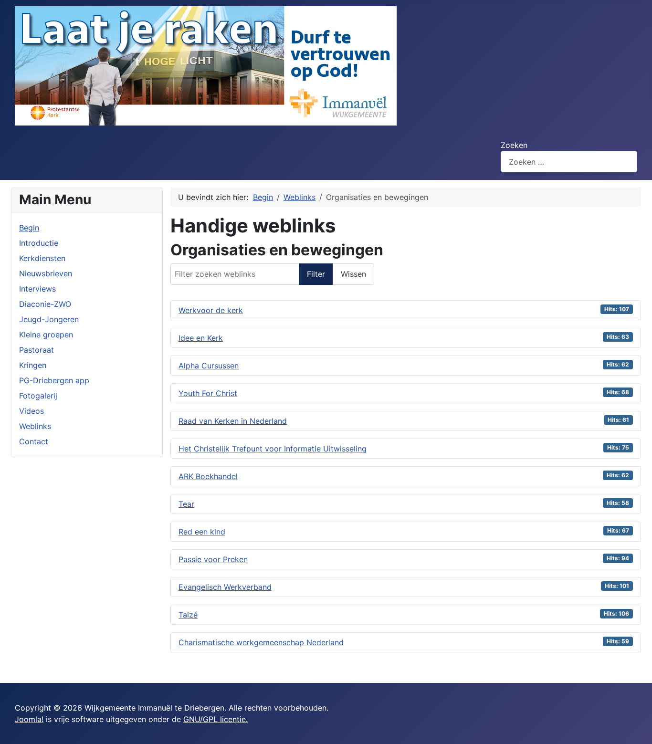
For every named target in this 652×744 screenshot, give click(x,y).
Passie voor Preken (213, 559)
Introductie (38, 243)
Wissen (353, 274)
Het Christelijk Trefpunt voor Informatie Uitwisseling (273, 448)
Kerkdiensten (42, 258)
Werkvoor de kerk (211, 310)
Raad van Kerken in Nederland (233, 421)
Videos (31, 411)
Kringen (32, 365)
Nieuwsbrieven (45, 273)
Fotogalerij (38, 395)
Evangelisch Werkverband (225, 587)
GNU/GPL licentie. (215, 719)
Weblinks (35, 426)
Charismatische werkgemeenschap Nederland (261, 642)
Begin (29, 227)
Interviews (37, 288)
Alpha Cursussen (209, 365)
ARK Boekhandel (208, 476)
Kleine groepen (46, 334)
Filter (316, 274)
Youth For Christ (208, 393)
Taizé (188, 614)
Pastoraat (36, 350)
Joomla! (29, 719)
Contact (33, 441)
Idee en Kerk (201, 338)
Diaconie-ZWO (45, 304)
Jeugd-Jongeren (49, 319)
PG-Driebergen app (54, 380)
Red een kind (202, 531)
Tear (186, 504)
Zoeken (514, 145)
